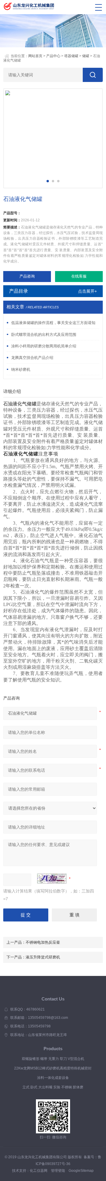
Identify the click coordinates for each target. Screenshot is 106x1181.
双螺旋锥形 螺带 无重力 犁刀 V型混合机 (53, 1059)
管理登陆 (58, 1171)
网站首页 (35, 56)
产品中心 (53, 56)
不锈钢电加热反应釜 (43, 942)
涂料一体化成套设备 (53, 1078)
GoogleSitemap (81, 1171)
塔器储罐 (71, 56)
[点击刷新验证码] (52, 879)
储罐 (85, 56)
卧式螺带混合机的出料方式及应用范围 (43, 334)
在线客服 (79, 276)
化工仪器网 (38, 1171)
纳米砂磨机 (20, 369)
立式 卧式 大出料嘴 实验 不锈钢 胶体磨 (52, 1087)
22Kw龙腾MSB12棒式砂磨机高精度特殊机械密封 (53, 1068)
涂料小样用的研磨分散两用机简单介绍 (43, 346)
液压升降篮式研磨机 (43, 957)
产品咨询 (27, 276)
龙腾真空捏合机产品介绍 (32, 357)
